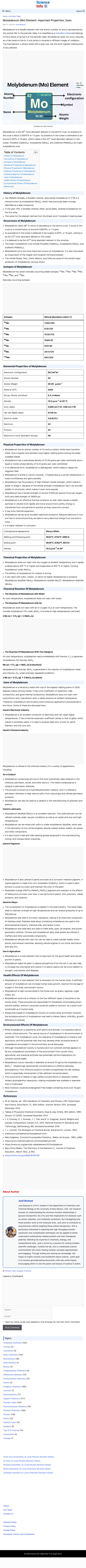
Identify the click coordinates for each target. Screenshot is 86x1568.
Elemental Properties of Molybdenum (20, 165)
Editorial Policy (9, 1522)
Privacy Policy (9, 1526)
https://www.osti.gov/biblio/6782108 (22, 1155)
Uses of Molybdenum (13, 177)
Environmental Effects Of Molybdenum (20, 183)
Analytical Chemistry (12, 1343)
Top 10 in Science (11, 1430)
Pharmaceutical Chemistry (15, 1406)
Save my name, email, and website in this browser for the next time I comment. (42, 1322)
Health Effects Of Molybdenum (17, 180)
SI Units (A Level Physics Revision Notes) (21, 1461)
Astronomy (8, 1351)
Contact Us (8, 1514)
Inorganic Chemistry (24, 1271)
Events (6, 1382)
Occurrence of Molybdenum (16, 159)
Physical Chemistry (11, 1410)
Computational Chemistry (14, 1371)
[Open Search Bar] (80, 11)
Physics (6, 1414)
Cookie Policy (9, 1530)
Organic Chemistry (11, 1398)
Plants (6, 1418)
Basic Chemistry (10, 1355)
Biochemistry (9, 1359)
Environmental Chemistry (14, 1379)
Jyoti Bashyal (25, 1200)
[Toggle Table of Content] (34, 152)
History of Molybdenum (14, 156)
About (6, 1506)
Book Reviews (9, 1363)
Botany (6, 1367)
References (9, 186)
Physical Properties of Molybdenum (19, 168)
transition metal (63, 33)
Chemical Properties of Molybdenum (19, 171)
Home (5, 16)
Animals (7, 1347)
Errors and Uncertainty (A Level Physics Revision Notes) (28, 1457)
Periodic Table (15, 16)
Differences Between (12, 1375)
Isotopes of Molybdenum (14, 162)
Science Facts (9, 1422)
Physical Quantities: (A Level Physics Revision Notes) (27, 1465)
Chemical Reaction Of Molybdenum (19, 174)
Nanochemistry (10, 1394)
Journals (7, 1390)
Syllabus (7, 1426)
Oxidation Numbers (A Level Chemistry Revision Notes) (28, 1473)
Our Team (7, 1510)
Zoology (7, 1438)
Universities (8, 1434)
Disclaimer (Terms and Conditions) (18, 1534)
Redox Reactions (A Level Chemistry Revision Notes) (27, 1469)
